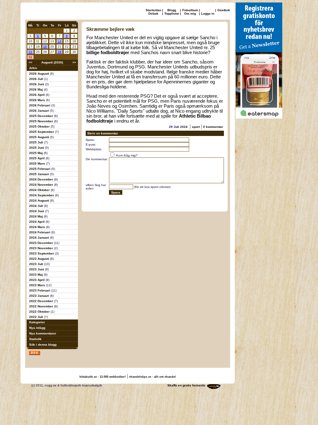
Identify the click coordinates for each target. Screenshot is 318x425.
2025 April (37, 158)
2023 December (41, 243)
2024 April (37, 221)
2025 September (42, 131)
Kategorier (37, 322)
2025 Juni (37, 147)
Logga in (207, 13)
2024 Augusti (39, 200)
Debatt (153, 13)
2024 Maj (36, 216)
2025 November (41, 121)
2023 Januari (39, 295)
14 (59, 41)
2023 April (37, 280)
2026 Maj (36, 89)
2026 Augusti (39, 73)
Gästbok (223, 10)
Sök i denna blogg (43, 344)
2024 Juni (37, 211)
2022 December (41, 301)
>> (74, 62)
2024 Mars (37, 227)
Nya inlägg (37, 327)
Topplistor (171, 13)
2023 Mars (37, 285)
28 (59, 52)
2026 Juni (37, 84)
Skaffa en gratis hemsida (186, 385)
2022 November (41, 306)
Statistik (35, 339)
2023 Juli (36, 264)
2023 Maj (36, 274)
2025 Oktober (40, 126)
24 (30, 52)
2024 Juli (36, 206)
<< (30, 62)
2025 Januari (39, 174)
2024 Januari (39, 237)
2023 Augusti (39, 258)
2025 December (41, 116)
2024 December (41, 179)
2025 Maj (36, 153)
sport (196, 126)
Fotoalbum (190, 10)
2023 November (41, 248)
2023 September (42, 253)
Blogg (171, 10)
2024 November (41, 184)
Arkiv (33, 68)
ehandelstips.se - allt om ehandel (152, 376)
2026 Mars (37, 100)
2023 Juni (37, 269)
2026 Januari (39, 110)
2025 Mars (37, 163)
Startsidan (153, 10)
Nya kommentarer (42, 333)
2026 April (37, 94)
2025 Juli (36, 142)
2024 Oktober (40, 190)
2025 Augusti (39, 137)
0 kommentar (213, 126)
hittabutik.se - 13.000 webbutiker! (103, 376)
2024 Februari (40, 232)
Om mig (190, 13)
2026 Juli (36, 79)
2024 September (42, 195)
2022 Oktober (40, 311)
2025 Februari (40, 168)
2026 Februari (40, 105)
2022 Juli (36, 317)
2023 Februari (40, 290)
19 (45, 46)
